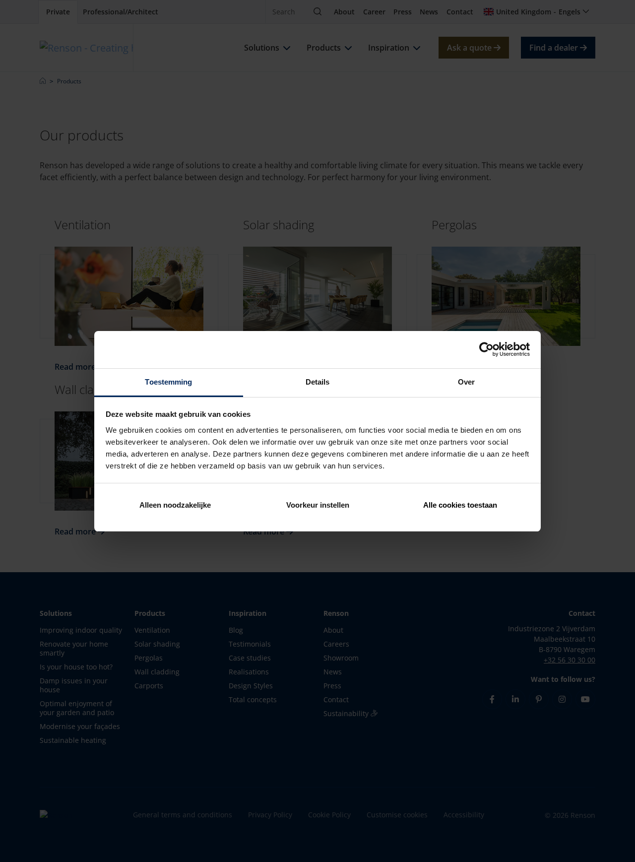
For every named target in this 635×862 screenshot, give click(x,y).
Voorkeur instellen (317, 505)
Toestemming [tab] (168, 382)
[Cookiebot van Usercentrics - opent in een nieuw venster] (486, 349)
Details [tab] (318, 382)
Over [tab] (466, 382)
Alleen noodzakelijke (175, 505)
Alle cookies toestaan (460, 505)
